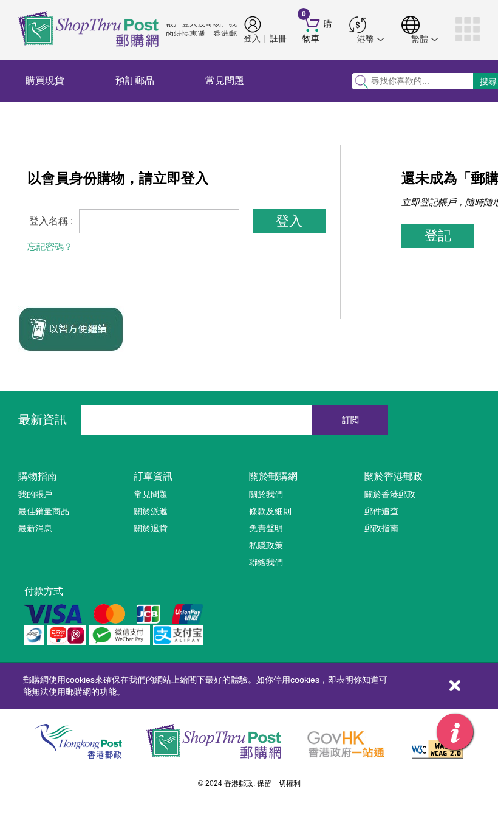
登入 (252, 38)
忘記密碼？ (50, 246)
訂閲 (350, 420)
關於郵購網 (273, 476)
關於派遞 (151, 511)
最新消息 (35, 528)
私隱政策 (266, 545)
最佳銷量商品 (43, 511)
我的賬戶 (35, 494)
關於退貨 (151, 528)
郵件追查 (381, 511)
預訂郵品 (134, 80)
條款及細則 (270, 511)
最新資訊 (42, 419)
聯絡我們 (266, 562)
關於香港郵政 (393, 476)
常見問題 (224, 80)
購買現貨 (45, 80)
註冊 (278, 38)
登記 (438, 235)
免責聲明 (266, 528)
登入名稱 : (51, 221)
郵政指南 (381, 528)
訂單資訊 (153, 476)
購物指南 (37, 476)
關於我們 (266, 494)
